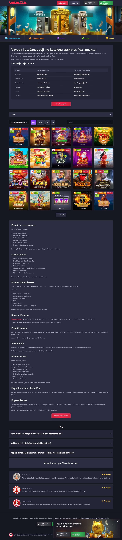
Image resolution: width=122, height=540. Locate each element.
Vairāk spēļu (61, 215)
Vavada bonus (16, 319)
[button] (2, 20)
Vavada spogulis (61, 104)
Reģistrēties (62, 3)
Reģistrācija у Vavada (61, 416)
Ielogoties (74, 3)
